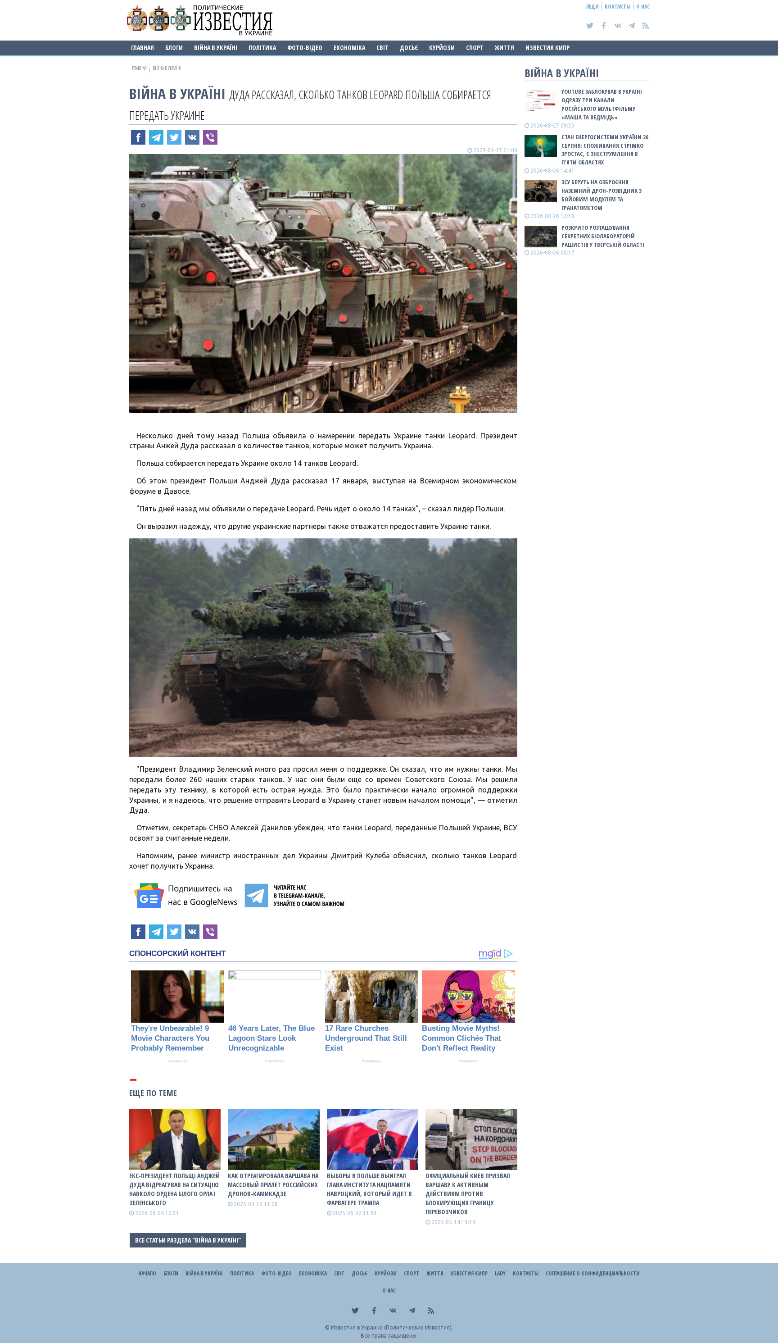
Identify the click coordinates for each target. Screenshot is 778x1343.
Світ (382, 47)
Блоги (174, 47)
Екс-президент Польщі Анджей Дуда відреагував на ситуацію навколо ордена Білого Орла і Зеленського (174, 1189)
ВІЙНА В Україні (215, 47)
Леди (592, 6)
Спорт (475, 47)
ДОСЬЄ (409, 47)
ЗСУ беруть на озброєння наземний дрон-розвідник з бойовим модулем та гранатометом (601, 195)
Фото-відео (304, 47)
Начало (147, 1273)
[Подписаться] (187, 895)
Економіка (349, 47)
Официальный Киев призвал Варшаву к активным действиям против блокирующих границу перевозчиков (467, 1193)
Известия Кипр (547, 47)
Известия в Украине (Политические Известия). (392, 1327)
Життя (504, 47)
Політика (262, 47)
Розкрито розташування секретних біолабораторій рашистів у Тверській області (602, 236)
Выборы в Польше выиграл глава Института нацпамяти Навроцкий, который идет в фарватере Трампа (369, 1189)
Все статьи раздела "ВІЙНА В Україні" (188, 1240)
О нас (643, 6)
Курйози (442, 47)
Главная (142, 47)
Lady (500, 1273)
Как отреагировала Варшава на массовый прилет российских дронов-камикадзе (273, 1184)
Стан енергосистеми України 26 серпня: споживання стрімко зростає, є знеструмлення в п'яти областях (604, 150)
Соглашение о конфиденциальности (593, 1273)
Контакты (617, 6)
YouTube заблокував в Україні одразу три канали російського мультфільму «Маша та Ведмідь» (601, 104)
